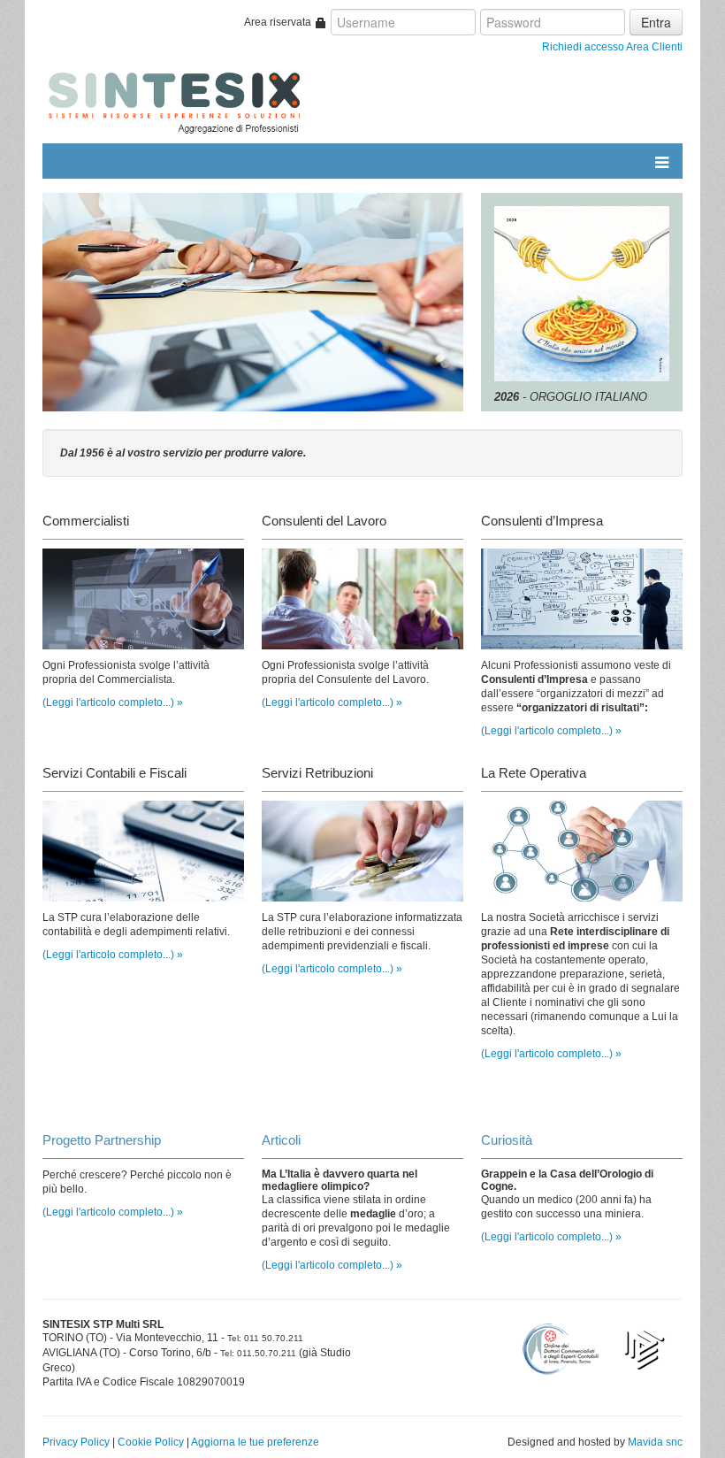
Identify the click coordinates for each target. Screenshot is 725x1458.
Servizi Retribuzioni (317, 772)
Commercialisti (85, 520)
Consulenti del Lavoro (324, 520)
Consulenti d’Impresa (542, 520)
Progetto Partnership (101, 1139)
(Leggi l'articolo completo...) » (112, 702)
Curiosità (506, 1139)
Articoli (281, 1139)
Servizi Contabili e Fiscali (114, 772)
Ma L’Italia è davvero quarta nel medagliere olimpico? (339, 1180)
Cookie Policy (151, 1442)
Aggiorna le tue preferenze (255, 1442)
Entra (656, 22)
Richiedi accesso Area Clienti (612, 47)
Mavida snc (655, 1442)
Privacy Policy (76, 1442)
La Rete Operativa (533, 772)
